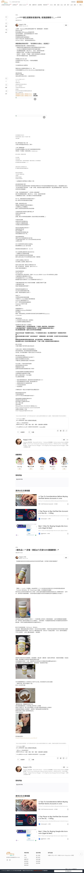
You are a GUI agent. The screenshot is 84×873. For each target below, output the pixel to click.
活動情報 (45, 424)
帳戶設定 (38, 857)
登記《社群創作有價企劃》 (31, 420)
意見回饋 (26, 863)
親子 (68, 5)
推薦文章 (34, 5)
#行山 (52, 855)
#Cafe (62, 855)
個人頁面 (38, 855)
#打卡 (55, 855)
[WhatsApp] (6, 97)
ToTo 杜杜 (64, 466)
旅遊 (58, 5)
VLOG (51, 5)
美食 (55, 5)
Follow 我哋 (42, 427)
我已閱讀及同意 (68, 871)
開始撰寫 (80, 2)
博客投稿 (26, 865)
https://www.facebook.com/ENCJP (26, 738)
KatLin (42, 466)
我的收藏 (38, 859)
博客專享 (45, 5)
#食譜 (59, 855)
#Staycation (67, 855)
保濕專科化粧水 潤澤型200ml (24, 95)
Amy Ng (19, 466)
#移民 (72, 855)
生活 (72, 5)
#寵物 (49, 855)
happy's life (22, 24)
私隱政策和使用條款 (38, 870)
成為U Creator (22, 5)
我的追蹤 (38, 861)
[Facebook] (6, 94)
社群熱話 (14, 5)
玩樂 (65, 5)
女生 (62, 5)
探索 (30, 5)
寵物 (75, 5)
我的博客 (38, 863)
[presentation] (15, 461)
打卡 (23, 424)
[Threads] (6, 101)
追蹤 (66, 25)
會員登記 (73, 2)
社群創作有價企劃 (5, 5)
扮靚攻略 (40, 424)
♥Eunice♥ (31, 466)
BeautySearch (53, 466)
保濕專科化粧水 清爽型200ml (24, 94)
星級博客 (40, 5)
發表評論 (19, 479)
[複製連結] (6, 104)
